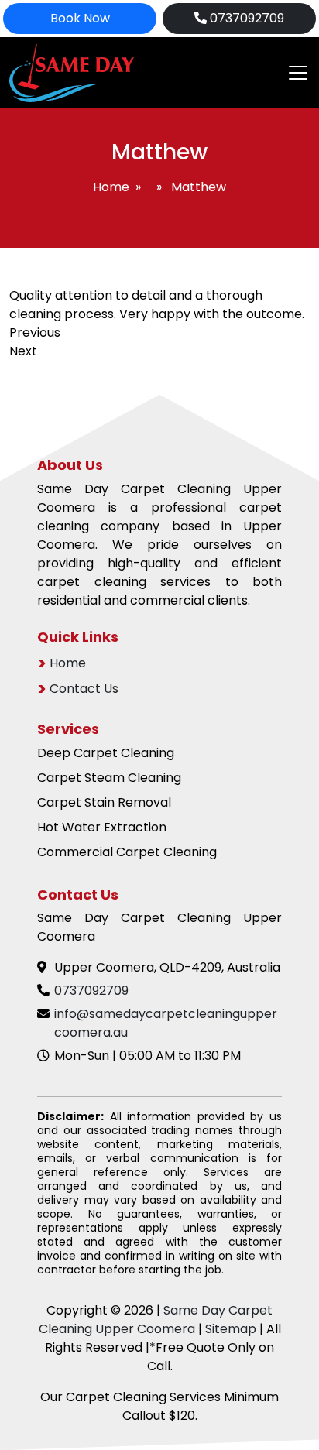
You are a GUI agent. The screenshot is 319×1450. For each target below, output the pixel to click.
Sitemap (230, 1329)
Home (111, 187)
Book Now (80, 18)
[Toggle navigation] (293, 72)
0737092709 (245, 18)
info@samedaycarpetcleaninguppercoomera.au (165, 1023)
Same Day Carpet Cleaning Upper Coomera (156, 1319)
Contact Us (84, 689)
